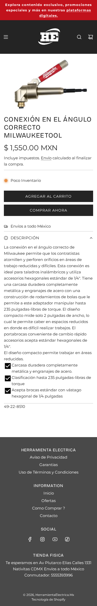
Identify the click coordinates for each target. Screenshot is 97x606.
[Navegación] (5, 37)
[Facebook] (30, 539)
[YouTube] (55, 539)
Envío (46, 157)
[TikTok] (67, 539)
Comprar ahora (48, 210)
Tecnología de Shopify (48, 599)
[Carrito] (90, 37)
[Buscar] (79, 37)
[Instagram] (42, 539)
